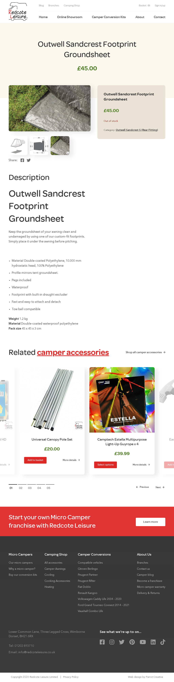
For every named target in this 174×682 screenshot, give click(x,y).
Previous (144, 487)
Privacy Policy (70, 677)
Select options (106, 464)
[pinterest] (132, 642)
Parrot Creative (154, 677)
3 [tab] (31, 488)
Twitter (29, 160)
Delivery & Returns (148, 593)
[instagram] (111, 642)
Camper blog (145, 575)
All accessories (53, 563)
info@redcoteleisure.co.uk (36, 652)
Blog (41, 5)
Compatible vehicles (90, 563)
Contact (159, 17)
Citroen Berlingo (88, 569)
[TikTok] (162, 642)
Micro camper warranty (151, 587)
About (139, 17)
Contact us (143, 569)
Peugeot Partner (88, 575)
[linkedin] (153, 642)
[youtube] (143, 642)
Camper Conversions (94, 554)
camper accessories (73, 352)
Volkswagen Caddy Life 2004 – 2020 (99, 599)
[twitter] (122, 642)
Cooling (49, 575)
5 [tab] (49, 488)
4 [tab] (40, 488)
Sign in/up (160, 5)
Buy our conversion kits (23, 575)
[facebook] (102, 642)
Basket (142, 5)
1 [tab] (12, 488)
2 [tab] (21, 488)
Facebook (22, 160)
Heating (49, 587)
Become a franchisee (149, 581)
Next (158, 487)
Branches (53, 5)
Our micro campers (21, 563)
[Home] (18, 11)
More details (69, 460)
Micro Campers (20, 554)
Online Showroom (69, 17)
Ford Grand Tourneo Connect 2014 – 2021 (103, 605)
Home (43, 17)
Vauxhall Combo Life (90, 611)
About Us (144, 554)
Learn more (150, 521)
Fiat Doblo (84, 587)
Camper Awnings (55, 569)
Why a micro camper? (22, 569)
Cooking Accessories (57, 581)
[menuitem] (41, 5)
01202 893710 (24, 646)
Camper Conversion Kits (109, 17)
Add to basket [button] (35, 460)
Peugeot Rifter (86, 581)
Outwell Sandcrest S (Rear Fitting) (137, 130)
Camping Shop (72, 5)
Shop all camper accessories (144, 352)
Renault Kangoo (87, 593)
